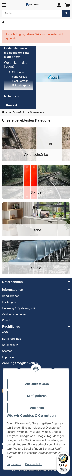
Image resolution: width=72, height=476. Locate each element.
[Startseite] (3, 22)
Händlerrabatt (10, 295)
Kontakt (7, 320)
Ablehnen (37, 408)
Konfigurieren (37, 396)
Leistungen (9, 302)
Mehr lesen (12, 96)
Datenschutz (33, 464)
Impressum (14, 464)
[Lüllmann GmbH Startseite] (33, 5)
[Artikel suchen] (66, 13)
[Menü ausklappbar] (4, 5)
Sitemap (7, 350)
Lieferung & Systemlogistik (18, 308)
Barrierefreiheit (11, 338)
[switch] (63, 470)
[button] (59, 5)
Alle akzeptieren (37, 384)
